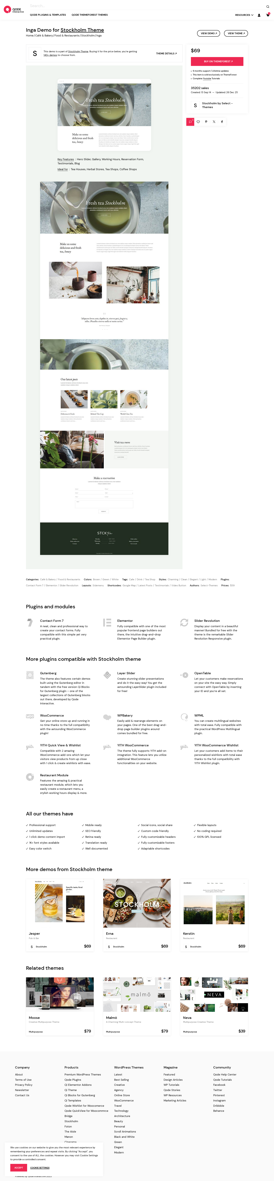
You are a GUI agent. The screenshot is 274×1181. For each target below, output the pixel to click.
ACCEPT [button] (18, 1167)
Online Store (122, 1095)
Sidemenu (98, 585)
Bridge (68, 1116)
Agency (119, 1090)
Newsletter (22, 1090)
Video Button (178, 585)
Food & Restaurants (67, 35)
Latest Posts (145, 585)
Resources (242, 15)
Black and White (124, 1137)
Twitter (217, 1090)
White (115, 579)
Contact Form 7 (34, 585)
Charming (173, 579)
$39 (232, 585)
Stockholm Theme (82, 30)
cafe (131, 579)
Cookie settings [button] (39, 1167)
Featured (169, 1074)
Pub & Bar (34, 938)
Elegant (194, 579)
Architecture (122, 1116)
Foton (68, 1126)
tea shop (150, 579)
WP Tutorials (171, 1085)
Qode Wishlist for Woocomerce (84, 1105)
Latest (118, 1074)
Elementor (51, 585)
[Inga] (104, 115)
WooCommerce (124, 1100)
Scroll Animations (125, 1131)
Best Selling (121, 1079)
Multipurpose (36, 1031)
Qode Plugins (73, 1079)
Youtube (207, 78)
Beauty (118, 1121)
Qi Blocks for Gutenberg (80, 1095)
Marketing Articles (175, 1100)
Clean (184, 579)
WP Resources (173, 1095)
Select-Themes (209, 585)
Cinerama (70, 1142)
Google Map (129, 585)
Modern (213, 579)
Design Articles (173, 1079)
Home (29, 35)
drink (140, 579)
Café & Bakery (44, 35)
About (19, 1074)
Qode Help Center (224, 1074)
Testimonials (162, 585)
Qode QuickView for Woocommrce (86, 1111)
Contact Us (22, 1095)
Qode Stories (172, 1090)
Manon (69, 1137)
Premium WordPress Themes (83, 1074)
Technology (121, 1111)
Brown (96, 579)
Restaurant (111, 938)
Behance (218, 1111)
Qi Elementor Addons (78, 1085)
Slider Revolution (69, 585)
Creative (119, 1085)
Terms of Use (23, 1079)
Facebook (219, 1085)
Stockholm (88, 35)
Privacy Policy (23, 1085)
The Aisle (70, 1131)
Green (105, 579)
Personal (119, 1126)
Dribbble (218, 1105)
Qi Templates (73, 1100)
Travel (118, 1105)
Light (203, 579)
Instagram (219, 1100)
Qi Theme (71, 1090)
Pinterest (219, 1095)
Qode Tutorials (222, 1079)
